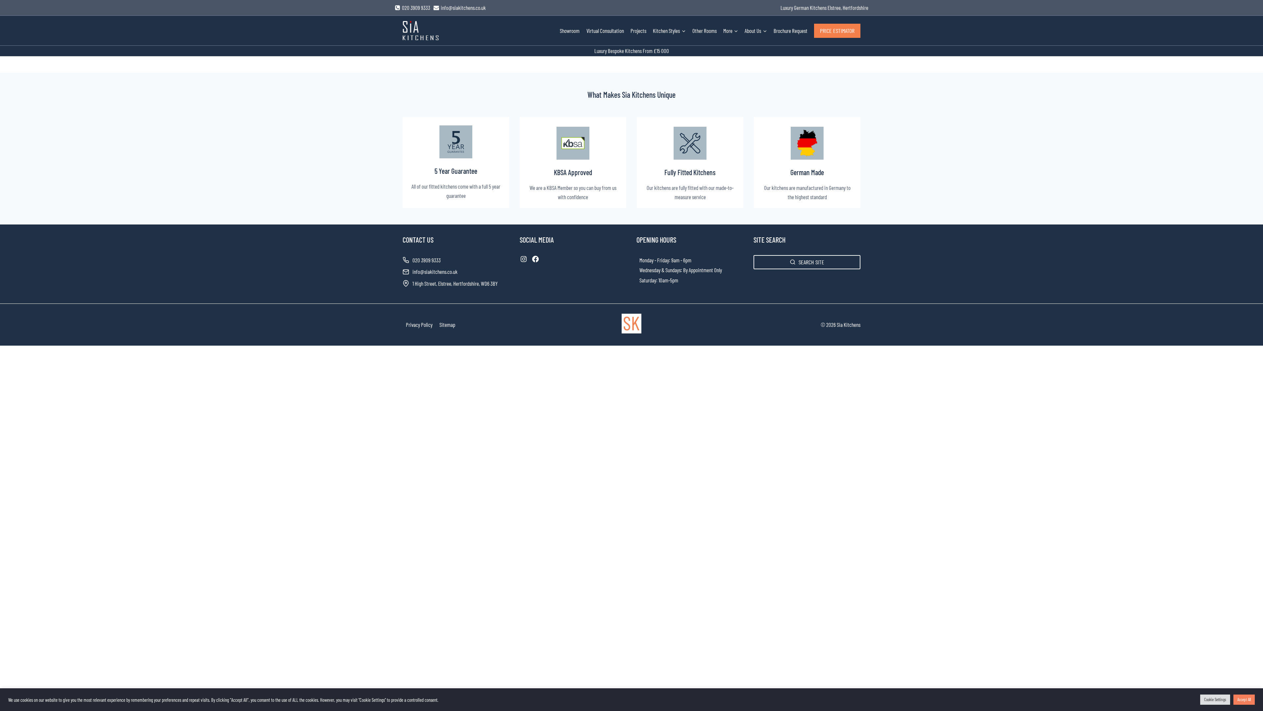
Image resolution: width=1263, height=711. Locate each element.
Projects (638, 30)
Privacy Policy (419, 324)
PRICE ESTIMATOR (837, 30)
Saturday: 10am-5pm (658, 280)
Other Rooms (704, 30)
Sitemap (447, 324)
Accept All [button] (1244, 699)
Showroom (570, 30)
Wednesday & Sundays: (660, 270)
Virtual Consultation (605, 30)
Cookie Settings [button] (1215, 699)
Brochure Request (790, 30)
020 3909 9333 (426, 260)
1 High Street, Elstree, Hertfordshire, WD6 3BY (455, 283)
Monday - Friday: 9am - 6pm (665, 260)
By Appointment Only (702, 270)
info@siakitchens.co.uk (435, 271)
